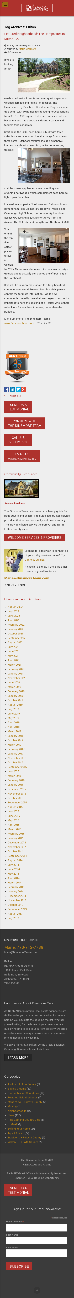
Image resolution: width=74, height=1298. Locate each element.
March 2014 (14, 882)
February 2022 (16, 624)
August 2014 (15, 860)
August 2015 (15, 807)
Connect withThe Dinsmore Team (24, 423)
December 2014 (17, 842)
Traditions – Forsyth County (24, 1137)
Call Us (18, 439)
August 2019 (15, 704)
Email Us (22, 456)
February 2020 (16, 691)
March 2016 (14, 775)
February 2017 (16, 749)
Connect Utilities (34, 559)
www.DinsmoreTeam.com (19, 323)
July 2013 (13, 918)
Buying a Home (17, 1088)
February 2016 (16, 780)
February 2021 (16, 669)
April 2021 (13, 660)
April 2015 (13, 824)
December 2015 (17, 789)
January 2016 (15, 784)
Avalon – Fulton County (22, 1084)
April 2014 (13, 878)
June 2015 (14, 815)
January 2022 (15, 629)
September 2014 (17, 855)
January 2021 (15, 673)
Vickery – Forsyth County (23, 1142)
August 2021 (15, 642)
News (11, 1115)
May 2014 (13, 873)
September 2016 (17, 767)
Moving (12, 1106)
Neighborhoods (17, 1110)
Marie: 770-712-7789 (23, 947)
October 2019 (15, 700)
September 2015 (17, 802)
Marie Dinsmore (27, 48)
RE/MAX (13, 1124)
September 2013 (17, 909)
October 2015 (15, 798)
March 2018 (14, 731)
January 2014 (15, 891)
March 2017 (14, 744)
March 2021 (14, 664)
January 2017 (15, 753)
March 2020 (14, 687)
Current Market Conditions (23, 1093)
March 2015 (14, 829)
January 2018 (15, 735)
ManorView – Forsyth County (25, 1102)
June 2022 (14, 615)
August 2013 (15, 913)
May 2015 (13, 820)
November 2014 (17, 847)
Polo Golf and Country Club (24, 1119)
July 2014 (13, 864)
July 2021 (13, 646)
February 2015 (16, 833)
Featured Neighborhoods (23, 1097)
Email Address (15, 1221)
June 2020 (14, 682)
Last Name (12, 1247)
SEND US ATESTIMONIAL (18, 407)
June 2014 (14, 869)
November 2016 (17, 758)
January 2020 (15, 695)
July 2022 (13, 611)
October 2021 (15, 633)
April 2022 (13, 620)
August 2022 (15, 606)
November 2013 (17, 900)
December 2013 (17, 895)
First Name (12, 1234)
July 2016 (13, 771)
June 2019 (14, 713)
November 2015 (17, 793)
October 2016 (15, 762)
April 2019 (13, 722)
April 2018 (13, 727)
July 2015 (13, 811)
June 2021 (14, 651)
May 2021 (13, 655)
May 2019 (13, 718)
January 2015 (15, 838)
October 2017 (15, 740)
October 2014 (15, 851)
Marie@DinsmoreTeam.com (26, 578)
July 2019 (13, 709)
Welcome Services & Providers (34, 537)
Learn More (18, 1057)
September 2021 (17, 638)
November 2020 (17, 678)
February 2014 (16, 887)
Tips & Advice (16, 1133)
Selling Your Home (19, 1128)
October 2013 (15, 904)
